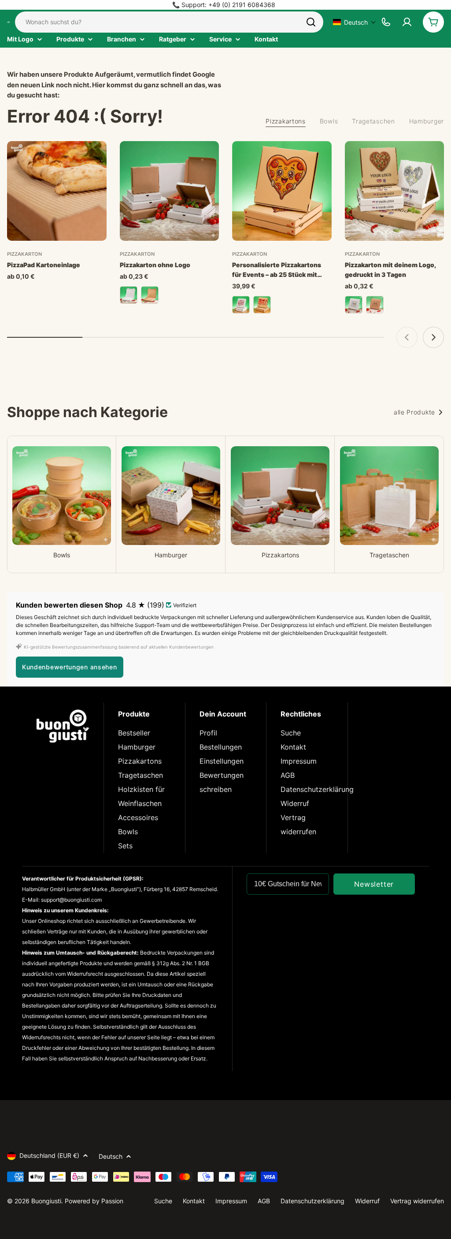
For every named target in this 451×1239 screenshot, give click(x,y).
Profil (208, 732)
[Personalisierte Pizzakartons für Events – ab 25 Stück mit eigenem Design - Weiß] (241, 304)
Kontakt (293, 747)
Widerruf (295, 803)
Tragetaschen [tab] (373, 121)
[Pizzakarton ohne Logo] (169, 191)
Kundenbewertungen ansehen (69, 667)
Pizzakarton (24, 254)
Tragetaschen (140, 775)
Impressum (299, 761)
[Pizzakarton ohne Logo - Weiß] (128, 295)
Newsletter (374, 884)
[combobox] (169, 22)
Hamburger (136, 747)
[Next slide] (433, 337)
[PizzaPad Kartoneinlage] (57, 191)
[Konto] (407, 22)
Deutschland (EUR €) (49, 1155)
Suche (291, 732)
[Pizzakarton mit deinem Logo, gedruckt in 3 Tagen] (394, 191)
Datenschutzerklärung (317, 789)
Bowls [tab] (329, 121)
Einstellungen (222, 761)
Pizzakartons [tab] (285, 121)
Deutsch (110, 1156)
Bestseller (134, 732)
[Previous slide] (407, 337)
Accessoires (138, 817)
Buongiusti (46, 1201)
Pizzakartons (140, 761)
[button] (355, 22)
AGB (288, 775)
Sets (125, 845)
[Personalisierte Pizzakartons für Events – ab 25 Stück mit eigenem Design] (282, 191)
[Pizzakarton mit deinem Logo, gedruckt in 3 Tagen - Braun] (375, 304)
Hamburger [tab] (426, 121)
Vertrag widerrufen (417, 1201)
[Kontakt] (386, 22)
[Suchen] (311, 22)
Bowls (128, 831)
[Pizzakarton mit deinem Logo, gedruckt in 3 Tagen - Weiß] (353, 304)
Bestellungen (221, 747)
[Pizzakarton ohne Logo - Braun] (150, 295)
